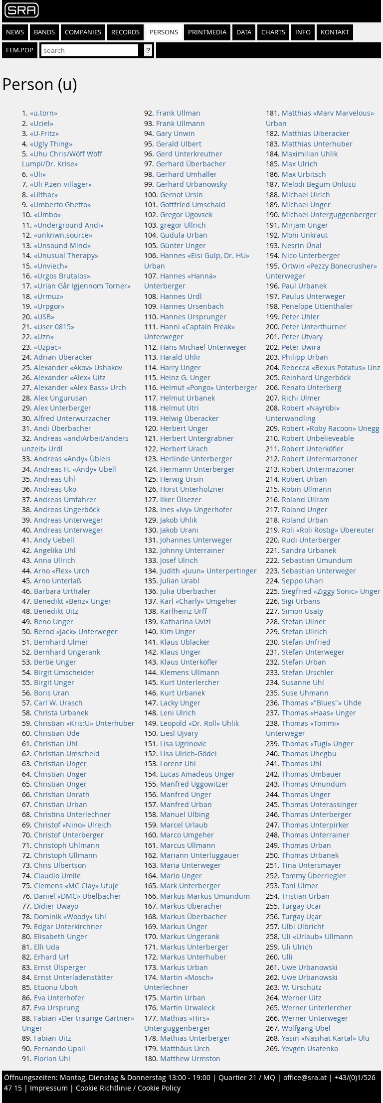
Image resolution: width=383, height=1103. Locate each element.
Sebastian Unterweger (319, 570)
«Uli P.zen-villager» (61, 184)
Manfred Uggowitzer (194, 784)
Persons (164, 32)
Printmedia (207, 32)
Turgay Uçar (302, 916)
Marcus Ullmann (187, 845)
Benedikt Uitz (56, 611)
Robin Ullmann (307, 489)
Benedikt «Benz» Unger (72, 601)
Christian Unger (60, 763)
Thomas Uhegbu (309, 753)
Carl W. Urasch (58, 702)
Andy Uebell (54, 540)
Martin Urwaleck (187, 1007)
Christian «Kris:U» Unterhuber (84, 723)
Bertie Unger (55, 662)
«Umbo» (47, 214)
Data (243, 32)
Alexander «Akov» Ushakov (78, 367)
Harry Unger (180, 367)
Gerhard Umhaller (186, 174)
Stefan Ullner (304, 621)
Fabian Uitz (52, 1038)
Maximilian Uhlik (310, 153)
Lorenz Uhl (178, 763)
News (15, 32)
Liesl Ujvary (179, 733)
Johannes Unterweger (196, 540)
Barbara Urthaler (62, 591)
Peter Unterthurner (314, 326)
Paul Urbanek (304, 285)
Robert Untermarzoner (320, 458)
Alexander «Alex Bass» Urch (80, 387)
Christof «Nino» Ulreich (72, 825)
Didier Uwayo (56, 906)
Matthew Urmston (190, 1058)
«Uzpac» (47, 347)
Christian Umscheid (67, 753)
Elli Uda (46, 947)
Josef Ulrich (179, 560)
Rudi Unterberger (311, 540)
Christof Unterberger (69, 834)
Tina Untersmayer (312, 865)
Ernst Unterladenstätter (73, 977)
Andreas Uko (55, 489)
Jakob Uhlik (178, 520)
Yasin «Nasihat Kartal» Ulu (326, 1038)
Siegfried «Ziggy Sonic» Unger (331, 591)
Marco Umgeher (187, 834)
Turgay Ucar (302, 906)
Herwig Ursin (181, 479)
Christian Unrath (62, 794)
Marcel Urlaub (184, 825)
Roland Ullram (306, 499)
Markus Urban (184, 967)
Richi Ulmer (301, 398)
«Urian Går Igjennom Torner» (82, 285)
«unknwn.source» (63, 235)
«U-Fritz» (44, 133)
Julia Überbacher (188, 591)
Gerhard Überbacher (191, 163)
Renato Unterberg (312, 387)
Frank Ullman (178, 113)
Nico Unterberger (311, 255)
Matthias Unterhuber (317, 143)
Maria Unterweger (190, 865)
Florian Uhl (52, 1058)
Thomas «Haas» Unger (319, 712)
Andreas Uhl (54, 479)
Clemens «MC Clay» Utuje (76, 885)
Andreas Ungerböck (67, 509)
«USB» (44, 316)
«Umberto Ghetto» (60, 204)
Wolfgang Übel (306, 1028)
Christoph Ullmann (65, 855)
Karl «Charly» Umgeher (198, 601)
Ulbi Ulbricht (303, 926)
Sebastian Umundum (317, 560)
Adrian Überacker (63, 357)
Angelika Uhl (55, 550)
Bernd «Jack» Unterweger (76, 631)
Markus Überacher (191, 906)
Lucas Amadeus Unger (197, 774)
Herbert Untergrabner (197, 438)
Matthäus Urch (185, 1048)
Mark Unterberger (190, 885)
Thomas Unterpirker (315, 825)
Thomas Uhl (302, 763)
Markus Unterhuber (193, 957)
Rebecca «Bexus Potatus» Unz (331, 367)
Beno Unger (53, 621)
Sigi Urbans (301, 601)
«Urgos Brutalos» (62, 276)
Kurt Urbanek (182, 693)
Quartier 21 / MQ (246, 1077)
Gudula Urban (183, 235)
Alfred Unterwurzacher (72, 418)
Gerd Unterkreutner (189, 153)
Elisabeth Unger (60, 936)
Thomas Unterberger (317, 814)
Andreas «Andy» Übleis (72, 458)
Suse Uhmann (305, 693)
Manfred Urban (186, 804)
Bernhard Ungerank (67, 652)
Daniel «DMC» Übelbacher (77, 896)
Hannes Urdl (181, 296)
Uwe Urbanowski (310, 967)
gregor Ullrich (183, 225)
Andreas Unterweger (68, 520)
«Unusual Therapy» (66, 255)
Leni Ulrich (178, 712)
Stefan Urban (304, 662)
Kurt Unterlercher (189, 682)
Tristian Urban (306, 896)
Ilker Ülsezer (180, 499)
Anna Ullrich (54, 560)
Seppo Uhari (302, 580)
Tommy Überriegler (314, 875)
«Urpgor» (49, 306)
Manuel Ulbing (184, 814)
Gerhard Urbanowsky (191, 184)
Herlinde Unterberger (196, 458)
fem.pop (19, 50)
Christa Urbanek (61, 712)
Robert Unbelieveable (318, 438)
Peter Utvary (302, 336)
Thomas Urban (306, 845)
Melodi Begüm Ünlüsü (319, 184)
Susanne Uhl (303, 682)
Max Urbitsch (304, 174)
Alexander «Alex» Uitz (70, 377)
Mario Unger (181, 875)
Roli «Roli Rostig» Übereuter (328, 530)
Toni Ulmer (300, 885)
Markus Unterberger (194, 947)
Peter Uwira (301, 347)
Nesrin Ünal (302, 245)
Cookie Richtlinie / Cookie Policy (128, 1088)
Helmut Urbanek (187, 398)
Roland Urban (305, 520)
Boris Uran (51, 693)
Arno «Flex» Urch (62, 570)
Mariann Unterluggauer (199, 855)
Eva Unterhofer (59, 997)
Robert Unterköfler (313, 448)
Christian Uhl (56, 743)
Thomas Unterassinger (320, 804)
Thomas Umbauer (312, 774)
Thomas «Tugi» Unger (318, 743)
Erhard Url (51, 957)
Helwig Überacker (189, 418)
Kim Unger (177, 631)
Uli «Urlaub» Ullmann (317, 936)
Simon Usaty (302, 611)
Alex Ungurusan (60, 398)
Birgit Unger (54, 682)
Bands (44, 32)
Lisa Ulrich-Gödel (188, 753)
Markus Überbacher (193, 916)
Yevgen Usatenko (310, 1048)
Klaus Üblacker (185, 642)
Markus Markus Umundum (205, 896)
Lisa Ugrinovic (183, 743)
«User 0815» (54, 326)
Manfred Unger (185, 794)
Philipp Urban (305, 357)
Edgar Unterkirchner (68, 926)
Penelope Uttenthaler (317, 306)
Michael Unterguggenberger (329, 214)
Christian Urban (60, 804)
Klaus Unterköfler (189, 662)
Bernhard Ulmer (61, 642)
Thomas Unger (306, 794)
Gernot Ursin (181, 194)
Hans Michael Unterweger (203, 347)
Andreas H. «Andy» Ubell (75, 469)
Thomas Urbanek (310, 855)
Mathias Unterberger (195, 1038)
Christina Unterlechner (72, 814)
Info (303, 32)
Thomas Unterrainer (316, 834)
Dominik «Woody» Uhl (70, 916)
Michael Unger (306, 204)
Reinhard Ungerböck (316, 377)
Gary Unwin (175, 133)
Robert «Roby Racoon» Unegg (331, 428)
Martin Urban (182, 997)
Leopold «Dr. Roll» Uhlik (199, 723)
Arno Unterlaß (57, 580)
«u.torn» (43, 113)
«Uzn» (44, 336)
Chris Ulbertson (60, 865)
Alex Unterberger (62, 408)
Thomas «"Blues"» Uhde (322, 702)
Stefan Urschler (308, 672)
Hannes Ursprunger (193, 316)
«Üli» (38, 174)
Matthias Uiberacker (316, 133)
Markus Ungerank (189, 936)
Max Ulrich (300, 163)
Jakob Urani (179, 530)
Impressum (49, 1088)
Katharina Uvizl (185, 621)
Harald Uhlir (180, 357)
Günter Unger (183, 245)
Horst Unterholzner (192, 489)
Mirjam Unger (305, 225)
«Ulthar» (44, 194)
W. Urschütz (302, 987)
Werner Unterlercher (317, 1007)
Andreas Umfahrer (65, 499)
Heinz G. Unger (185, 377)
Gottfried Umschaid (192, 204)
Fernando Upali (59, 1048)
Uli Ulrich (297, 947)
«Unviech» (51, 266)
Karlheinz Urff (183, 611)
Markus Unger (183, 926)
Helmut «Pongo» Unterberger (208, 387)
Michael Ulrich (306, 194)
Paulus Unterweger (314, 296)
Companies (83, 32)
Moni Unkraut (305, 235)
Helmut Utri (179, 408)
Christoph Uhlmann (67, 845)
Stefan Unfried (306, 642)
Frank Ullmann (180, 123)
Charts (273, 32)
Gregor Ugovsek (186, 214)
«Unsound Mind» (62, 245)
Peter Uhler (301, 316)
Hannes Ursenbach (192, 306)
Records (125, 32)
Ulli (287, 957)
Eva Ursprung (56, 1007)
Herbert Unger (184, 428)
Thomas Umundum (314, 784)
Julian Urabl (179, 580)
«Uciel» (41, 123)
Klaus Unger (180, 652)
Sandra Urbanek (309, 550)
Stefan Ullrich (304, 631)
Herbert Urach (184, 448)
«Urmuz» (48, 296)
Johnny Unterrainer (192, 550)
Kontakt (335, 32)
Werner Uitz (302, 997)
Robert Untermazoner (318, 469)
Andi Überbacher (62, 428)
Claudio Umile (57, 875)
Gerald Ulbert (178, 143)
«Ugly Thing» (51, 143)
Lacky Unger (180, 702)
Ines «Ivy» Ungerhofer (196, 509)
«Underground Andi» (69, 225)
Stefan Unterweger (313, 652)
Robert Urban (304, 479)
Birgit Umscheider (64, 672)
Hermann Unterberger (197, 469)
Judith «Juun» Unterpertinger (208, 570)
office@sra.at (305, 1077)
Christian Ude (57, 733)
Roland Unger (305, 509)
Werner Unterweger (315, 1018)
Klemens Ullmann (189, 672)
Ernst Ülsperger (60, 967)
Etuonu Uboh (56, 987)
